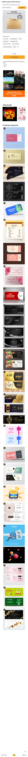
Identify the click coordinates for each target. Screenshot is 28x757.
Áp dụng (22, 7)
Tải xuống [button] (15, 57)
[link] (5, 67)
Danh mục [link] (4, 755)
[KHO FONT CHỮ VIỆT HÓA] (14, 84)
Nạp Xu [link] (24, 755)
